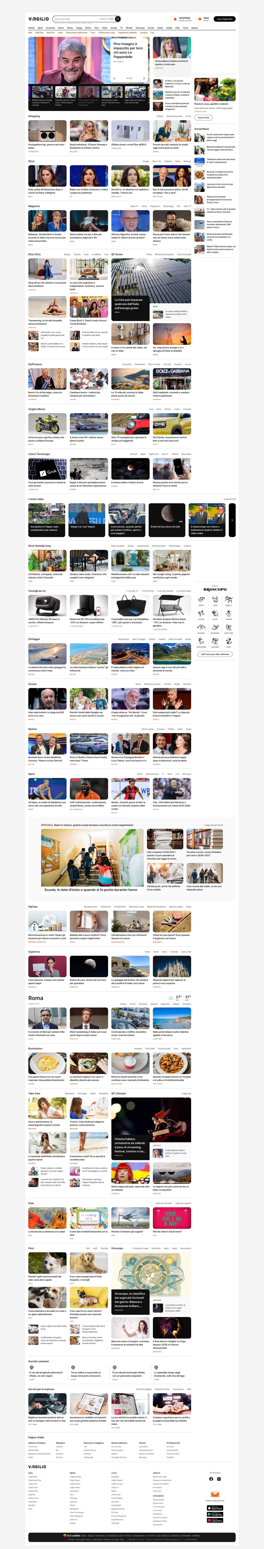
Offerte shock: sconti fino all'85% (129, 144)
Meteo (70, 28)
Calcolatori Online (160, 1521)
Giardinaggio (174, 546)
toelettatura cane (146, 1450)
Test (106, 254)
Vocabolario (157, 1514)
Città (177, 28)
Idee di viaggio (139, 639)
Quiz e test (186, 952)
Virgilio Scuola (116, 1484)
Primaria (167, 684)
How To (165, 454)
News (144, 206)
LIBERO (83, 1536)
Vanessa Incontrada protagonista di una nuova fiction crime (219, 199)
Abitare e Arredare (37, 1443)
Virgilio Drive (33, 1487)
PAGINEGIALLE (101, 1536)
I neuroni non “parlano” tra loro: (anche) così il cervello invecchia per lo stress (53, 1182)
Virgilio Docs (33, 1491)
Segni (174, 1248)
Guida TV (134, 206)
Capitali (162, 639)
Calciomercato (152, 774)
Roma (35, 998)
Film (178, 206)
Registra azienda (117, 1509)
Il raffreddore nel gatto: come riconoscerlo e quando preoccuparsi (53, 1340)
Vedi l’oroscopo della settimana (215, 654)
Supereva (34, 951)
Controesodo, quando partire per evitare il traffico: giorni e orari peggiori (126, 530)
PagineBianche (117, 1520)
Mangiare (60, 1443)
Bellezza (73, 151)
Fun (152, 32)
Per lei (188, 116)
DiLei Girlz (34, 254)
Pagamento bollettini (127, 32)
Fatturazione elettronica (76, 32)
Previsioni (187, 1004)
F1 (163, 774)
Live (177, 774)
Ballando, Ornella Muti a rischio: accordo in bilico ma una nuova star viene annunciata (47, 237)
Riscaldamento (90, 906)
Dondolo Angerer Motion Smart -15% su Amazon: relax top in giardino (169, 622)
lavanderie (143, 1447)
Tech (96, 28)
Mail (30, 32)
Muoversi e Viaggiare (94, 1443)
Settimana (156, 1248)
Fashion (77, 254)
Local (30, 1039)
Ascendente (185, 1248)
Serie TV (187, 206)
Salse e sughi (116, 1084)
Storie (188, 729)
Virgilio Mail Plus (34, 1480)
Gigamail (31, 1495)
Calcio (139, 774)
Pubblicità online (162, 1389)
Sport (40, 28)
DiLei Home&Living (39, 545)
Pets (31, 1248)
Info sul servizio (60, 23)
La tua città (157, 1510)
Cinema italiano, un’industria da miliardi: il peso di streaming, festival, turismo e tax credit (130, 1145)
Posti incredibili (175, 639)
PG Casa (114, 1512)
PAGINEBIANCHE (138, 1536)
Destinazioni (123, 639)
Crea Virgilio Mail (224, 19)
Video (104, 28)
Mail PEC (51, 32)
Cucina (156, 151)
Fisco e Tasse (154, 364)
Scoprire (31, 1163)
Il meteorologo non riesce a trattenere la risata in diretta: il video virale (206, 530)
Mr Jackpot (157, 1487)
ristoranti (59, 1454)
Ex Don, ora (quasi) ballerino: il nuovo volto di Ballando (177, 84)
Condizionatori (117, 942)
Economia (50, 28)
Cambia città (33, 1004)
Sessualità (103, 1093)
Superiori (187, 684)
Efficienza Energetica (164, 254)
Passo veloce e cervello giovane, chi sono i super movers (52, 1171)
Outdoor (187, 546)
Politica (171, 729)
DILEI (159, 1536)
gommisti (87, 1454)
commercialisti (172, 1450)
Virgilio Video (75, 1487)
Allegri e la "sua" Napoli (83, 526)
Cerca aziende (158, 1500)
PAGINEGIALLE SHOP (116, 1536)
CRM (189, 1389)
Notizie (31, 28)
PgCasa (32, 906)
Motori (88, 28)
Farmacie (143, 1004)
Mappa (176, 1004)
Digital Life (153, 454)
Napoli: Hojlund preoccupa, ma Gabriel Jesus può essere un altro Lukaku (221, 249)
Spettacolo (116, 196)
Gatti (95, 1248)
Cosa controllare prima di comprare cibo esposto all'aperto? (177, 106)
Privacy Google (87, 23)
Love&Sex (96, 254)
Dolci (176, 1048)
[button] (144, 78)
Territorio (115, 1039)
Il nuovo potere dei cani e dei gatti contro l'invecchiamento (93, 1329)
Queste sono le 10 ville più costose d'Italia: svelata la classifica (177, 95)
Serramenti (157, 942)
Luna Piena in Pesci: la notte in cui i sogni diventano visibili (175, 1308)
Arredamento (143, 546)
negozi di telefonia (146, 1454)
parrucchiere (116, 1447)
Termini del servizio (73, 23)
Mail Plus (39, 32)
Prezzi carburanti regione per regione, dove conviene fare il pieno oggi (220, 137)
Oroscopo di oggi (140, 1248)
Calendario (32, 1502)
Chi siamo (71, 1539)
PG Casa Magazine (118, 1516)
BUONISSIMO (186, 1536)
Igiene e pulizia (176, 906)
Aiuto (30, 1509)
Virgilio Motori (36, 409)
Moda (177, 161)
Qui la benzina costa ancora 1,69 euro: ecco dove (128, 48)
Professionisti (173, 1443)
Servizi (142, 1443)
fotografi (170, 1457)
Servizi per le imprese (41, 1389)
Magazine (34, 206)
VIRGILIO (90, 1536)
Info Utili (167, 364)
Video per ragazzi (183, 1203)
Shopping (115, 1477)
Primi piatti (150, 1048)
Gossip (114, 28)
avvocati (170, 1447)
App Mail (31, 1505)
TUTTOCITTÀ (151, 1536)
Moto (159, 409)
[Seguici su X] (219, 1479)
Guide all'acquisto (174, 116)
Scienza (73, 489)
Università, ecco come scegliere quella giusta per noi (52, 335)
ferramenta (32, 1447)
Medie (177, 684)
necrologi (142, 1457)
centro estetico (117, 1450)
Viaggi (79, 28)
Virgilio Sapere (117, 1480)
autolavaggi (88, 1457)
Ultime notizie (148, 729)
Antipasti (138, 1048)
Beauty (67, 254)
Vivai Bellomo (200, 111)
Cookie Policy (97, 1539)
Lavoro (188, 364)
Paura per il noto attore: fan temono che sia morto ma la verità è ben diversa (171, 237)
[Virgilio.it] (38, 19)
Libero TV (73, 1520)
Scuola (151, 28)
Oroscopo (140, 28)
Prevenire (32, 1129)
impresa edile (33, 1450)
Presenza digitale (144, 1389)
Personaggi (168, 206)
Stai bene (74, 1163)
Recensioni (186, 454)
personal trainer (173, 1454)
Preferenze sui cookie (111, 1539)
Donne (61, 28)
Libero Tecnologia (39, 454)
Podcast (104, 1248)
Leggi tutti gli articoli (214, 825)
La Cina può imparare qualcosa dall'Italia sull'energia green (129, 304)
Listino (177, 409)
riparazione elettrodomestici (39, 1454)
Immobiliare (140, 364)
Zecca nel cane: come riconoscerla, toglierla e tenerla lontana (92, 1340)
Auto (151, 409)
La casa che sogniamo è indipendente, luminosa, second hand (87, 286)
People (146, 161)
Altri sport (186, 774)
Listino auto (115, 1495)
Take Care (34, 1093)
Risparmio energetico (156, 906)
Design (131, 546)
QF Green (117, 254)
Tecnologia (33, 151)
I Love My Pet (147, 591)
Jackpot (143, 32)
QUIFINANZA (175, 1536)
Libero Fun (157, 1491)
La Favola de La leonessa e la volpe (46, 1231)
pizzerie (59, 1457)
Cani (88, 1248)
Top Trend (32, 1424)
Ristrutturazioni (159, 546)
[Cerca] (117, 19)
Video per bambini (164, 1203)
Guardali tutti (230, 499)
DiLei (31, 161)
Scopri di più (203, 117)
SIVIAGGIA (166, 1536)
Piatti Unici (157, 1084)
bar (57, 1450)
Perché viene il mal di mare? (167, 1231)
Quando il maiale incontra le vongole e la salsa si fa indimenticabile (220, 175)
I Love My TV (132, 591)
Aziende (154, 1004)
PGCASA (128, 1536)
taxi (85, 1447)
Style (86, 254)
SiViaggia (34, 639)
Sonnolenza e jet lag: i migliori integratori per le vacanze (93, 1182)
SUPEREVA (196, 1536)
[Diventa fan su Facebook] (211, 1479)
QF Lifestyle (118, 1093)
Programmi (155, 206)
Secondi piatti (164, 1048)
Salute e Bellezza (119, 1443)
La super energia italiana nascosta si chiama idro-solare (176, 314)
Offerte (160, 116)
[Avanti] (232, 520)
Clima (149, 254)
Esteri (180, 729)
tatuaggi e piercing (118, 1457)
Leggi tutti (186, 1093)
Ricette (129, 28)
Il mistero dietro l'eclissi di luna (127, 482)
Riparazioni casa (136, 906)
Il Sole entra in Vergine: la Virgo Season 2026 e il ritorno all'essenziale (169, 1344)
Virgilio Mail (32, 1477)
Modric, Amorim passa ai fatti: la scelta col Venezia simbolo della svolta (128, 805)
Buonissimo (35, 1048)
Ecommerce (178, 1389)
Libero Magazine (76, 1516)
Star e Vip (156, 161)
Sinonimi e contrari (152, 684)
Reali (30, 196)
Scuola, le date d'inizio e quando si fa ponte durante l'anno (90, 890)
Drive (60, 32)
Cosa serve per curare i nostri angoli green (213, 108)
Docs (93, 32)
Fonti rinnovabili (184, 254)
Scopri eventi (158, 1503)
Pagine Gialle (36, 1437)
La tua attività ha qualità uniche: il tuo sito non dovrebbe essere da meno (129, 1420)
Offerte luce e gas (107, 32)
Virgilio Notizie (75, 1477)
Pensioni (178, 364)
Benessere (69, 1093)
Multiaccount (33, 1498)
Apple (143, 454)
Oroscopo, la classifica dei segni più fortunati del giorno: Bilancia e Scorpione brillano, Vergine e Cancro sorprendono (130, 1300)
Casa (30, 581)
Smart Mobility (117, 1498)
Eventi (132, 1004)
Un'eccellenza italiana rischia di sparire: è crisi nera (175, 1153)
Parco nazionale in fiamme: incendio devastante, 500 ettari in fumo (219, 224)
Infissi (188, 906)
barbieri (114, 1454)
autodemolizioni (90, 1450)
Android (133, 454)
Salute (160, 28)
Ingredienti (186, 1048)
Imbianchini (106, 906)
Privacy (88, 1539)
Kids (31, 1203)
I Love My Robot (183, 591)
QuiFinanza (35, 364)
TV (121, 28)
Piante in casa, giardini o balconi (211, 103)
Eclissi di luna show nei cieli (165, 526)
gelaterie (59, 1447)
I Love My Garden (165, 591)
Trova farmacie (158, 1507)
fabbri (30, 1457)
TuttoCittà (115, 1523)
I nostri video (36, 499)
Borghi (188, 639)
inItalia (169, 28)
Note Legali (80, 1539)
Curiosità (187, 409)
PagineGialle (116, 1505)
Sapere (194, 28)
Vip (71, 196)
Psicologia (82, 1093)
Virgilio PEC (32, 1484)
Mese (166, 1248)
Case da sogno (117, 546)
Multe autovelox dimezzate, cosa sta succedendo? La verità (220, 237)
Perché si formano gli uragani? (127, 1231)
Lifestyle (159, 68)
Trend (185, 28)
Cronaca (161, 729)
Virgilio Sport (75, 1480)
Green (117, 312)
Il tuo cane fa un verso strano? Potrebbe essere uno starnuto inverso (86, 1314)
